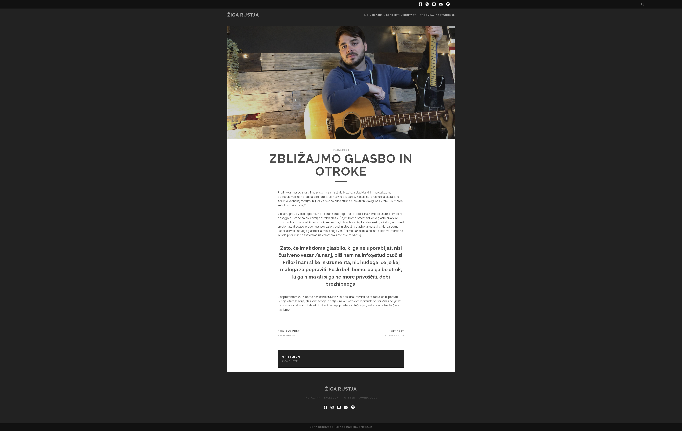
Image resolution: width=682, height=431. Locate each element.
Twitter (348, 397)
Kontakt (409, 15)
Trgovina (427, 15)
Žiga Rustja (243, 15)
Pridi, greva (286, 335)
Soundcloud (367, 397)
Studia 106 (335, 297)
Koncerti (393, 15)
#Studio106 (446, 15)
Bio (366, 15)
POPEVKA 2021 (394, 335)
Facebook (331, 397)
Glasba (377, 15)
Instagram (312, 397)
